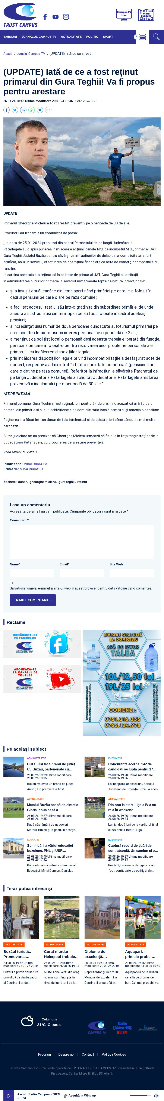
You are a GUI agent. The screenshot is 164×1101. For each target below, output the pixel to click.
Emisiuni (10, 36)
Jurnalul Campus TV (39, 36)
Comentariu (19, 520)
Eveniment (115, 758)
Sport (108, 36)
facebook (45, 17)
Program (44, 1054)
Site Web (116, 564)
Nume (15, 564)
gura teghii (67, 481)
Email (64, 564)
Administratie (36, 758)
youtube (55, 17)
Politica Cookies (114, 1054)
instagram (66, 17)
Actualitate (71, 36)
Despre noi (66, 1054)
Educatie (33, 840)
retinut (82, 481)
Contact (88, 1054)
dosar (23, 481)
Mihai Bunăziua (35, 464)
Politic (92, 36)
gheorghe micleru (43, 481)
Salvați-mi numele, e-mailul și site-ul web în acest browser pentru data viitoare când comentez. (81, 588)
